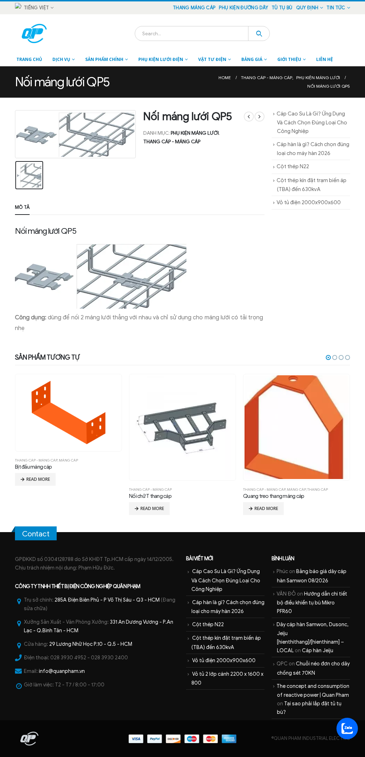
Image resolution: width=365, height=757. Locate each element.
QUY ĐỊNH (307, 8)
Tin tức (336, 8)
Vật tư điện (212, 59)
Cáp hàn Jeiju (317, 650)
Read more (38, 508)
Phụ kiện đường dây (243, 8)
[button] (328, 357)
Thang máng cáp (194, 8)
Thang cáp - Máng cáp (171, 142)
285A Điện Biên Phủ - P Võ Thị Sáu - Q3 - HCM (107, 600)
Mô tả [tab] (22, 207)
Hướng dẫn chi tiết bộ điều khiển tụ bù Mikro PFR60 (312, 602)
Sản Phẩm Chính (104, 59)
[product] (68, 427)
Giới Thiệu (289, 59)
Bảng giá (251, 59)
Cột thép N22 (293, 166)
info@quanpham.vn (62, 671)
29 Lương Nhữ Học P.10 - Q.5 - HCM (90, 644)
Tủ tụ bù (282, 8)
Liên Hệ (324, 59)
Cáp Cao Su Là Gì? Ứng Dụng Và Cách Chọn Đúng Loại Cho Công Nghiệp (312, 122)
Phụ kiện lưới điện (160, 59)
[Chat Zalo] (347, 728)
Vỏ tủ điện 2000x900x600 (309, 202)
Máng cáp (182, 489)
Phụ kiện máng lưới (195, 133)
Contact (36, 534)
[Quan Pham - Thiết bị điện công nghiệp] (35, 33)
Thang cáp (203, 489)
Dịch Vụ (61, 59)
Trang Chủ (29, 59)
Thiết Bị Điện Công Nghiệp (81, 586)
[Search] (258, 33)
